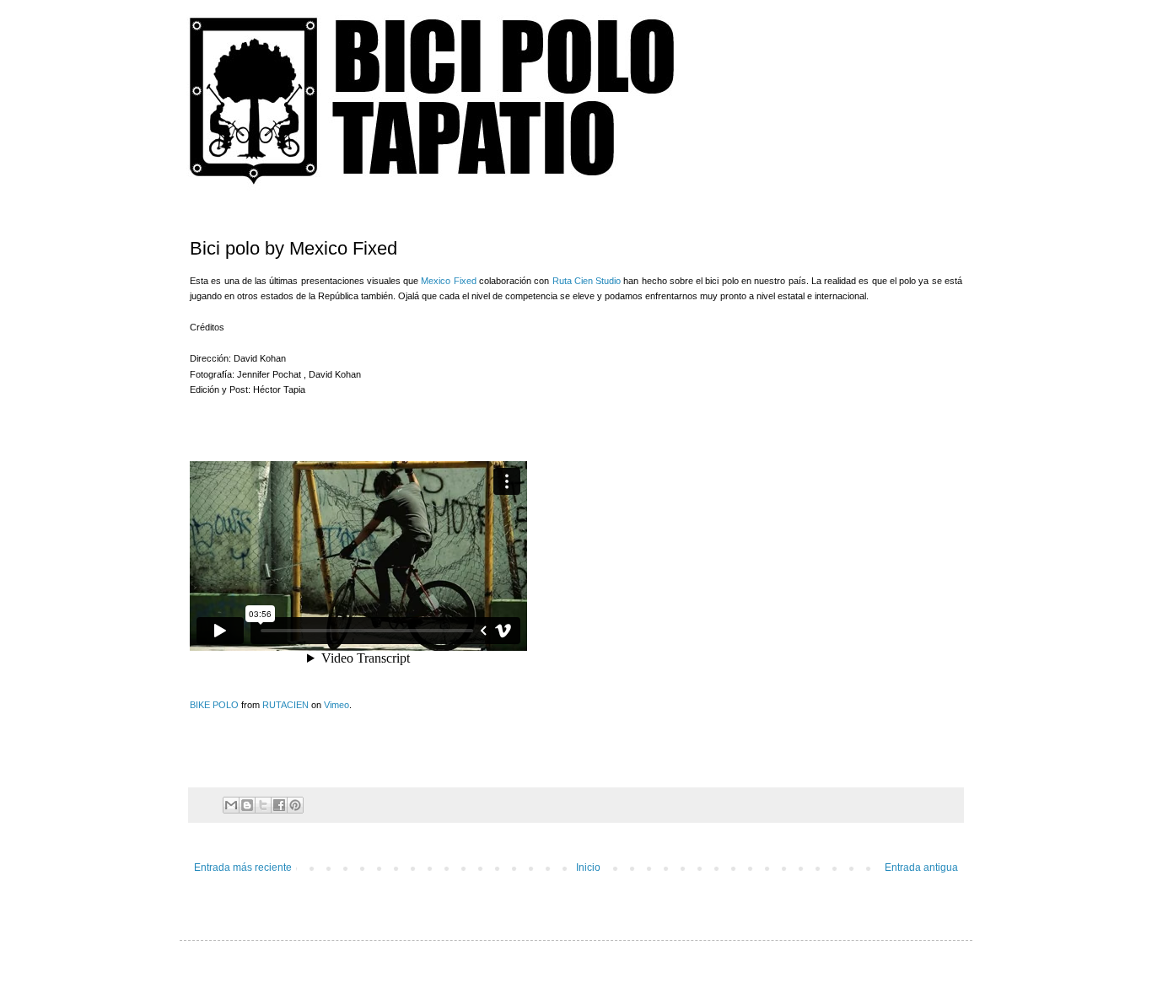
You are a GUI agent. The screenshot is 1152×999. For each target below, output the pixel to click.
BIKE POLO (214, 705)
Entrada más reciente (243, 867)
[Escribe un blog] (247, 805)
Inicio (588, 867)
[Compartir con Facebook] (279, 805)
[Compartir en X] (263, 805)
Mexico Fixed (450, 281)
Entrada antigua (921, 867)
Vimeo (336, 705)
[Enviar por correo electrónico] (231, 805)
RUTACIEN (285, 705)
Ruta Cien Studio (585, 281)
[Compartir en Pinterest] (295, 805)
